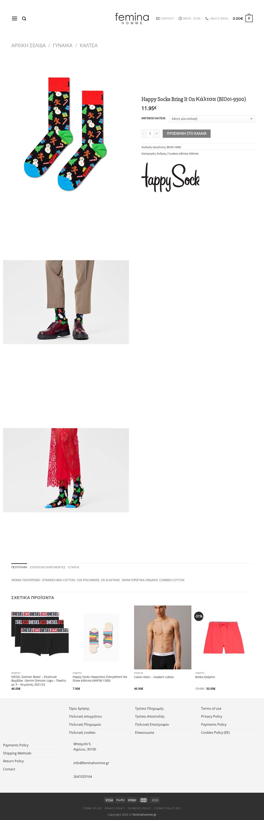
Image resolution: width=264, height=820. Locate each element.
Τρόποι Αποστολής (150, 716)
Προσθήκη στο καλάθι (186, 133)
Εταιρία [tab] (73, 567)
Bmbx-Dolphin (205, 677)
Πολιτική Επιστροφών (152, 724)
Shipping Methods (17, 753)
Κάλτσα (89, 45)
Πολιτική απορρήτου (85, 716)
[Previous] (11, 651)
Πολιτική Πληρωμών (85, 724)
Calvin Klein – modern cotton (154, 677)
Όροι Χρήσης (79, 708)
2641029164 (82, 776)
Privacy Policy (211, 716)
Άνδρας (161, 153)
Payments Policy (213, 724)
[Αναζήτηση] (24, 18)
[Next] (252, 651)
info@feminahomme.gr (91, 763)
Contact (9, 769)
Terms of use (211, 708)
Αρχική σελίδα (28, 45)
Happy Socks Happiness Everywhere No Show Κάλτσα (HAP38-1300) (100, 679)
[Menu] (14, 18)
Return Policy (13, 761)
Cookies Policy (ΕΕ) (215, 732)
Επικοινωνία (144, 732)
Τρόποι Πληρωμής (149, 708)
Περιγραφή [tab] (19, 567)
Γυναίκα (62, 45)
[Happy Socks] (170, 177)
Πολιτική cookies (82, 732)
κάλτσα (183, 153)
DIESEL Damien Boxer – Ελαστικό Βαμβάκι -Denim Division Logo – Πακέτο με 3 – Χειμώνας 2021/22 (38, 680)
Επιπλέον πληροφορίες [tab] (47, 567)
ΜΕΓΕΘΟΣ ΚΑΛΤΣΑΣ (153, 118)
